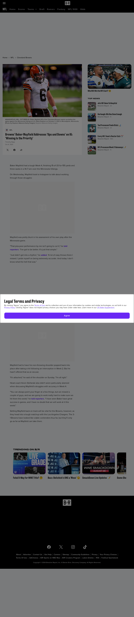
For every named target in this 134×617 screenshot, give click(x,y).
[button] (67, 315)
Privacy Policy (9, 307)
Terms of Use (39, 305)
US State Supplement (105, 307)
